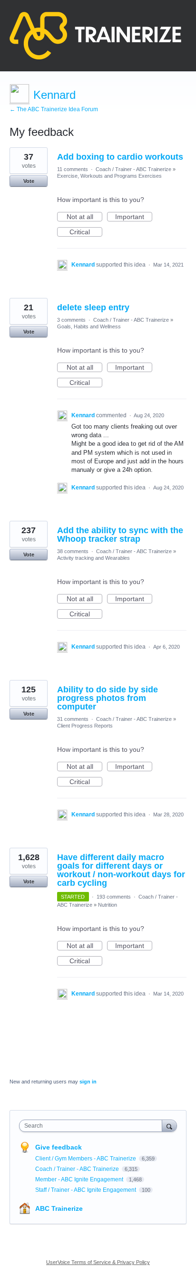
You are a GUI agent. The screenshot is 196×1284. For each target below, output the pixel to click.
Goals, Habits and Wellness (89, 326)
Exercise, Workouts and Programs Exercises (109, 176)
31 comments (72, 719)
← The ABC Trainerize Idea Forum (54, 109)
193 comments (114, 897)
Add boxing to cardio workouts (120, 157)
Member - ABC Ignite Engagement (80, 1179)
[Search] (169, 1125)
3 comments (71, 320)
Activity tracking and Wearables (93, 558)
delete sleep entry (93, 307)
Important (133, 217)
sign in (88, 1081)
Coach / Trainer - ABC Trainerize (133, 169)
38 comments (72, 551)
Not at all (84, 217)
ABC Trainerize (59, 1208)
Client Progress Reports (85, 725)
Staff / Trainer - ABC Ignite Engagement (86, 1190)
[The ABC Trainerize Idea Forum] (95, 35)
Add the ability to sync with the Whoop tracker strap (120, 535)
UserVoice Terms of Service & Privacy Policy (98, 1262)
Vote (28, 181)
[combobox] (93, 1125)
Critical (85, 232)
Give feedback (58, 1147)
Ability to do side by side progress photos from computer (107, 698)
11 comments (72, 169)
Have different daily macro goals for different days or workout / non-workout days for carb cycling (121, 870)
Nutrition (107, 905)
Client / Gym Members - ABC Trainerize (86, 1158)
